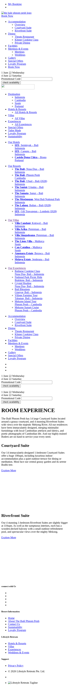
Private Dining (22, 42)
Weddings (20, 54)
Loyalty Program (17, 630)
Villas (11, 646)
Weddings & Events (18, 652)
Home (11, 618)
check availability (11, 82)
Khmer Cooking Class (26, 39)
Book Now (7, 15)
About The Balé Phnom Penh (23, 621)
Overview (20, 24)
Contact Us (14, 624)
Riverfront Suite (23, 30)
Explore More (8, 470)
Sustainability (15, 627)
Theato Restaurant (24, 36)
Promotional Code (11, 78)
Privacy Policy (15, 665)
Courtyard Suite (23, 27)
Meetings (19, 51)
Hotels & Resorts (17, 643)
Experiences (14, 649)
